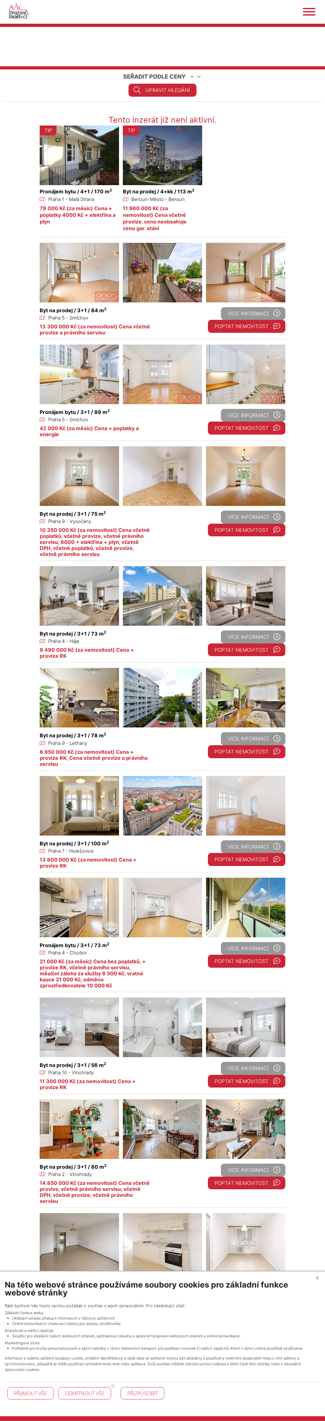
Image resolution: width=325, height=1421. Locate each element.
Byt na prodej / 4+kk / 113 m (159, 191)
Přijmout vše (30, 1393)
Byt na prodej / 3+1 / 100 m (74, 843)
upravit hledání (167, 90)
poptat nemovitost (242, 326)
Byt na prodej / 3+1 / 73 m (73, 633)
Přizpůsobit (142, 1393)
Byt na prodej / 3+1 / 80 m (73, 1167)
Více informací (248, 313)
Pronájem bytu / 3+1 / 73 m (74, 945)
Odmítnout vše (84, 1393)
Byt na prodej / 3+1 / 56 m (73, 1065)
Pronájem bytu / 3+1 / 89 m (75, 412)
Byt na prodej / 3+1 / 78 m (73, 735)
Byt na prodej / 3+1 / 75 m (73, 514)
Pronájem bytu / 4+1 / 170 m (76, 191)
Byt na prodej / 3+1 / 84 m (73, 310)
